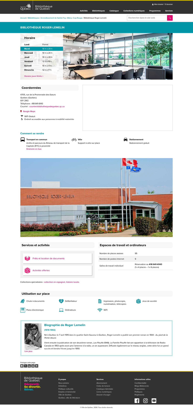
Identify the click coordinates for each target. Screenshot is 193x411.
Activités (84, 10)
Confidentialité (140, 383)
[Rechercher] (170, 18)
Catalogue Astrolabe (104, 389)
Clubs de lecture (103, 386)
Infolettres (62, 386)
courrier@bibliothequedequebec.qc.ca (47, 106)
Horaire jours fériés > (33, 76)
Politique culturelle (65, 389)
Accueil (23, 17)
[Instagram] (145, 402)
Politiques (138, 391)
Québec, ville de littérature (69, 397)
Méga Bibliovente (142, 386)
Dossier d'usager (103, 394)
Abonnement (101, 383)
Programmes (155, 10)
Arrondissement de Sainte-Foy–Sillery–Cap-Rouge (61, 17)
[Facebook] (137, 402)
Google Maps (29, 111)
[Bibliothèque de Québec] (36, 5)
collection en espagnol (54, 282)
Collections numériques (134, 10)
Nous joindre (63, 383)
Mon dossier (158, 4)
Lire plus (28, 351)
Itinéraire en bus (33, 148)
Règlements (139, 394)
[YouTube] (154, 402)
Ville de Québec (65, 394)
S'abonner (169, 4)
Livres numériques (104, 391)
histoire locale (72, 282)
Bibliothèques (98, 10)
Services (169, 10)
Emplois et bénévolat (66, 391)
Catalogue (114, 10)
